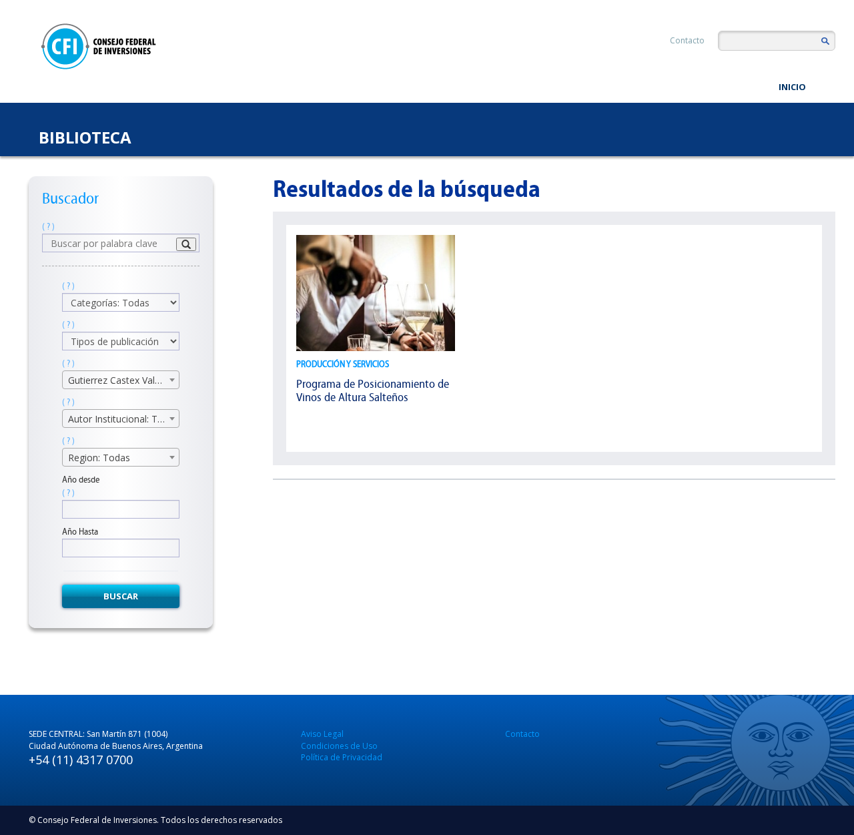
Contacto (687, 40)
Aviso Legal (322, 734)
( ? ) (48, 226)
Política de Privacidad (341, 757)
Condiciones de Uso (339, 746)
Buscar (120, 596)
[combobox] (120, 379)
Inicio (792, 87)
